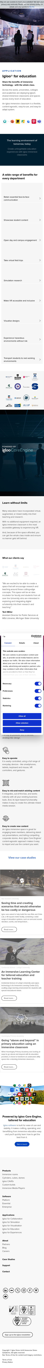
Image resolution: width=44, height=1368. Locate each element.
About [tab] (36, 643)
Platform (6, 1199)
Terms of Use (10, 1355)
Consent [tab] (7, 643)
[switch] (38, 691)
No (33, 7)
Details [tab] (22, 643)
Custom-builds (8, 1184)
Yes (30, 7)
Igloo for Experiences (12, 1232)
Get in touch (22, 1144)
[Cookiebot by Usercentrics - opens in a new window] (31, 636)
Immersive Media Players (13, 1188)
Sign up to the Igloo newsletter (17, 1334)
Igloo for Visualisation (12, 1225)
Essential (6, 1203)
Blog (4, 1247)
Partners (6, 1244)
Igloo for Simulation (11, 1222)
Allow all (22, 716)
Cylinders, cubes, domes (13, 1177)
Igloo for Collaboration (12, 1218)
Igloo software (9, 1125)
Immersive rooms (10, 1174)
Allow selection (22, 723)
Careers (6, 1251)
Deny (22, 730)
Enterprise (7, 1206)
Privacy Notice (7, 1362)
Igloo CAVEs (8, 1181)
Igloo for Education (10, 1228)
